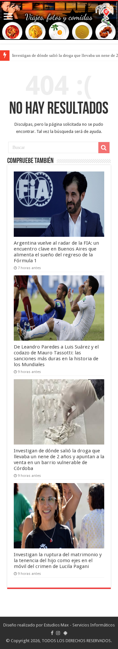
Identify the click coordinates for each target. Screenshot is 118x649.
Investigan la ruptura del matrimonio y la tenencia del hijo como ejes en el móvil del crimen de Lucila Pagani (58, 560)
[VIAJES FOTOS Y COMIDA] (59, 20)
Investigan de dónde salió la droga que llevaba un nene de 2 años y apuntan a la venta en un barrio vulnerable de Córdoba (59, 459)
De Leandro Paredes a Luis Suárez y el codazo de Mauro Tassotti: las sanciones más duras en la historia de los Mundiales (56, 355)
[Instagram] (58, 633)
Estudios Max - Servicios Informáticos (79, 625)
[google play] (65, 633)
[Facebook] (52, 633)
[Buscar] (103, 147)
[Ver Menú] (8, 17)
